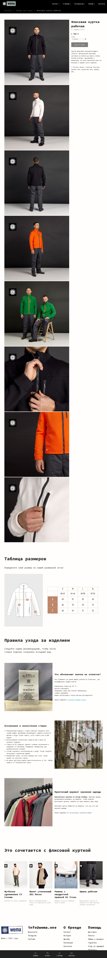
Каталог (8, 10)
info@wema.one (42, 927)
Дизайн (67, 939)
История (67, 935)
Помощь (94, 927)
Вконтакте (32, 932)
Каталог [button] (55, 4)
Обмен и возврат (96, 939)
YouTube (31, 939)
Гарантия (92, 943)
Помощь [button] (90, 4)
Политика (92, 950)
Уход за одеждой (96, 946)
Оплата (91, 935)
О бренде (72, 927)
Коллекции (68, 943)
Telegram (32, 935)
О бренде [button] (66, 4)
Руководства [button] (79, 4)
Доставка (92, 932)
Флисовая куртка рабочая (49, 10)
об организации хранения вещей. (79, 813)
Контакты (101, 4)
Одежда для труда (24, 10)
